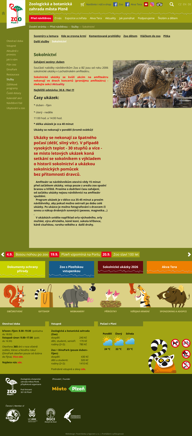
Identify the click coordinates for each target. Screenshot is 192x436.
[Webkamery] (77, 295)
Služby (75, 26)
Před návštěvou (59, 26)
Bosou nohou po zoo (32, 254)
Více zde (18, 356)
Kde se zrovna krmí (73, 36)
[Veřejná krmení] (139, 295)
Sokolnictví (59, 41)
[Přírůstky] (110, 295)
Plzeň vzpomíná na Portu (80, 254)
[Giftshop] (43, 295)
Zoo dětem (130, 36)
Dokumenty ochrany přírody (22, 269)
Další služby (41, 41)
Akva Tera (169, 267)
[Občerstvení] (14, 295)
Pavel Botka (81, 433)
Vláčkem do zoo (150, 36)
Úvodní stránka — (39, 26)
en (184, 4)
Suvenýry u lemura (46, 36)
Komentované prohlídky (105, 36)
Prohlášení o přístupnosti (113, 433)
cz (180, 4)
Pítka (166, 36)
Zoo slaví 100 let (126, 254)
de (189, 4)
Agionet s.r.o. (94, 433)
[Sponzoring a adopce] (173, 295)
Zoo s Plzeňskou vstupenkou (71, 269)
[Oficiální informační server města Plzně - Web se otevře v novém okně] (69, 388)
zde (19, 362)
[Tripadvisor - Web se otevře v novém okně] (159, 5)
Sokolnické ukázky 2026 (120, 267)
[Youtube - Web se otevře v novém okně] (146, 5)
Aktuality (58, 84)
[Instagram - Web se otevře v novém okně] (152, 5)
